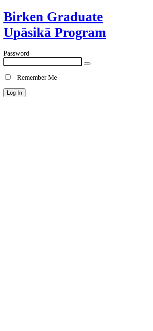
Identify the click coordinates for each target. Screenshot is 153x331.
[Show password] (87, 63)
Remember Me (34, 77)
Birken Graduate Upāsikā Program (54, 24)
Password (16, 53)
